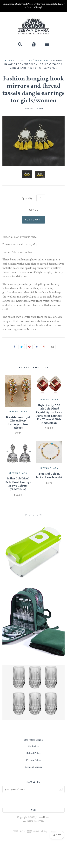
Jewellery (42, 60)
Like (14, 346)
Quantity (27, 198)
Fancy (36, 346)
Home (8, 60)
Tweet (22, 346)
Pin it (29, 346)
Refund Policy (33, 753)
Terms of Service (33, 767)
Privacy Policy (33, 760)
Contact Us (33, 746)
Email (52, 346)
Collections (23, 60)
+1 (44, 346)
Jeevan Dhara (33, 108)
